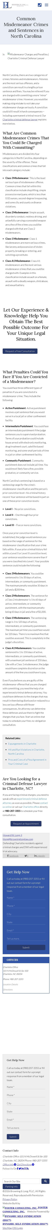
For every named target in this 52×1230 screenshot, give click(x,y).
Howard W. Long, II (12, 835)
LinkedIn (40, 855)
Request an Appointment (26, 823)
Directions (8, 989)
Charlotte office (31, 806)
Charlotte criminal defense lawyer (20, 119)
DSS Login (17, 1228)
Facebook (14, 855)
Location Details (10, 984)
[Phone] (39, 5)
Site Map (7, 1228)
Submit (26, 947)
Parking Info (11, 1186)
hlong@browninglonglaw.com (18, 839)
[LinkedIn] (22, 1168)
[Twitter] (20, 1168)
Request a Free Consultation (20, 351)
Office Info (8, 1164)
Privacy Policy (10, 1199)
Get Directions (24, 1164)
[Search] (45, 1181)
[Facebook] (18, 1168)
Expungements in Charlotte (22, 743)
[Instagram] (25, 1168)
